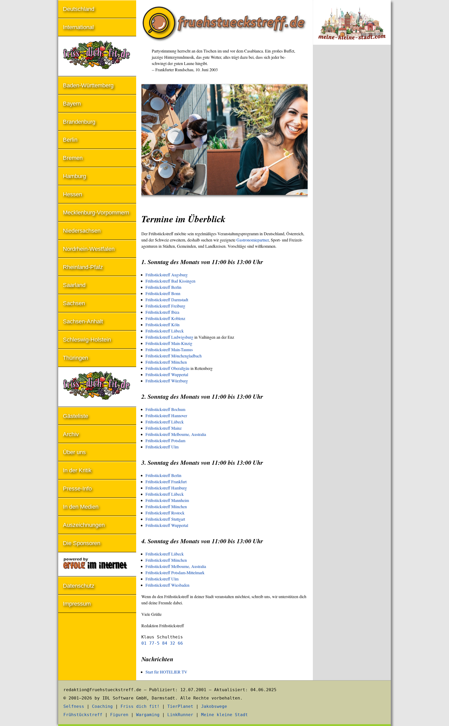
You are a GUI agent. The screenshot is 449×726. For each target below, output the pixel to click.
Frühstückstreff (82, 714)
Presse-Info (77, 488)
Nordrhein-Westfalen (89, 249)
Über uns (74, 452)
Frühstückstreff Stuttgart (165, 519)
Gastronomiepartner (252, 240)
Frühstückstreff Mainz (164, 428)
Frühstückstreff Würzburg (167, 380)
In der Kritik (77, 470)
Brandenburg (79, 122)
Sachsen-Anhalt (83, 321)
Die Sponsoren (81, 543)
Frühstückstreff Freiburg (165, 306)
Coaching (102, 706)
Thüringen (75, 358)
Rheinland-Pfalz (83, 267)
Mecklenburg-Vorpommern (96, 212)
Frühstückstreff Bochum (165, 409)
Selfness (73, 706)
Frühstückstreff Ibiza (162, 312)
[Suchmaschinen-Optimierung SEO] (97, 564)
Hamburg (74, 176)
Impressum (77, 603)
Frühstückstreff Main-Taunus (169, 349)
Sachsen (74, 303)
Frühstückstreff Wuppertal (167, 374)
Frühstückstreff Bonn (163, 293)
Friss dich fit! (140, 706)
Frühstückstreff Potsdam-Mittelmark (175, 572)
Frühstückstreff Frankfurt (166, 481)
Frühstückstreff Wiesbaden (167, 585)
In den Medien (80, 506)
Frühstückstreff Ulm (162, 446)
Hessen (72, 194)
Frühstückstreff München (166, 362)
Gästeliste (75, 416)
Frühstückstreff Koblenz (165, 318)
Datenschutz (78, 586)
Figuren (119, 714)
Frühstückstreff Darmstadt (167, 299)
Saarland (74, 285)
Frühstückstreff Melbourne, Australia (176, 434)
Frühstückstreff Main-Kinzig (169, 343)
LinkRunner (180, 714)
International (78, 27)
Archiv (71, 434)
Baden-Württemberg (88, 85)
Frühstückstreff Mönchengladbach (174, 355)
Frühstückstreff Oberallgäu (167, 368)
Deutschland (78, 9)
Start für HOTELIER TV (166, 672)
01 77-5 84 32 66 (162, 643)
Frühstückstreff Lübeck (165, 330)
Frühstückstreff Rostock (165, 512)
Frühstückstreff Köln (163, 324)
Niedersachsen (82, 230)
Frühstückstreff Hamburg (166, 487)
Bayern (72, 103)
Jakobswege (214, 706)
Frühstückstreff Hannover (166, 415)
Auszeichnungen (84, 525)
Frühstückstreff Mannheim (167, 500)
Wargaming (148, 714)
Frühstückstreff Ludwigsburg (169, 337)
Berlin (70, 139)
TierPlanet (180, 706)
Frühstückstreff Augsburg (167, 274)
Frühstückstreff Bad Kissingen (170, 281)
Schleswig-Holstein (87, 339)
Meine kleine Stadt (224, 714)
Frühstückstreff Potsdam (165, 440)
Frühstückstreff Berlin (163, 287)
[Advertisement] (352, 135)
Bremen (73, 158)
